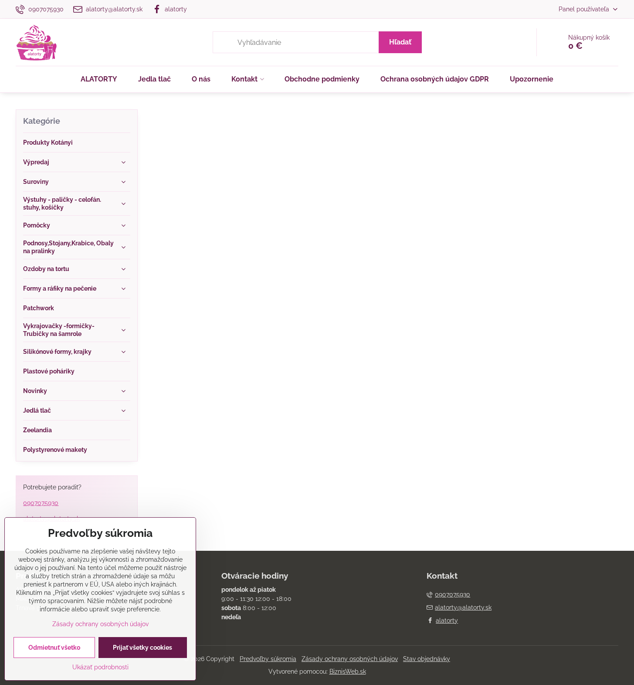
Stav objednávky (426, 658)
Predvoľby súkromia (268, 658)
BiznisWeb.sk (347, 671)
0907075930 (40, 502)
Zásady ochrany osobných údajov (350, 658)
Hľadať (400, 42)
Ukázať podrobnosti (100, 667)
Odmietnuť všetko (54, 647)
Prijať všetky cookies (142, 647)
